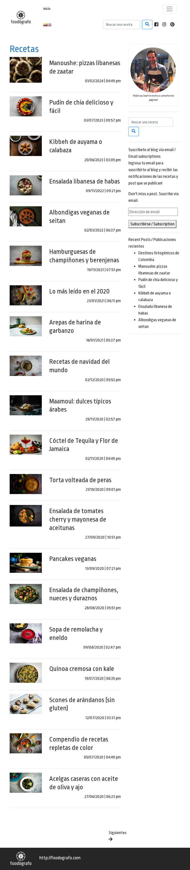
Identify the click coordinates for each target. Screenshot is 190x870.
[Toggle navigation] (169, 9)
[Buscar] (147, 24)
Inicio (46, 9)
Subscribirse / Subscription (152, 224)
